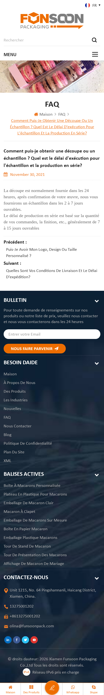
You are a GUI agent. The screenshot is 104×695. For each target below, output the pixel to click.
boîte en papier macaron (25, 528)
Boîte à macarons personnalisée (32, 485)
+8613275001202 (25, 616)
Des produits (15, 391)
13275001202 (22, 606)
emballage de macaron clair (28, 502)
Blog (7, 434)
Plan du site (14, 452)
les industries (16, 400)
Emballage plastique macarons (30, 537)
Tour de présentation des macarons (35, 554)
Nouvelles (12, 408)
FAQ (61, 114)
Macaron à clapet (19, 511)
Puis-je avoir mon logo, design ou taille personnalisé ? (41, 252)
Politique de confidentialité (28, 443)
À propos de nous (19, 382)
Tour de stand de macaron (27, 546)
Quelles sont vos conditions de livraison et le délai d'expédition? (51, 273)
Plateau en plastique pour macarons (35, 494)
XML (7, 460)
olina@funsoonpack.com (32, 626)
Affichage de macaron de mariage (34, 563)
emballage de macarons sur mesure (35, 520)
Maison (45, 114)
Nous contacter (17, 426)
